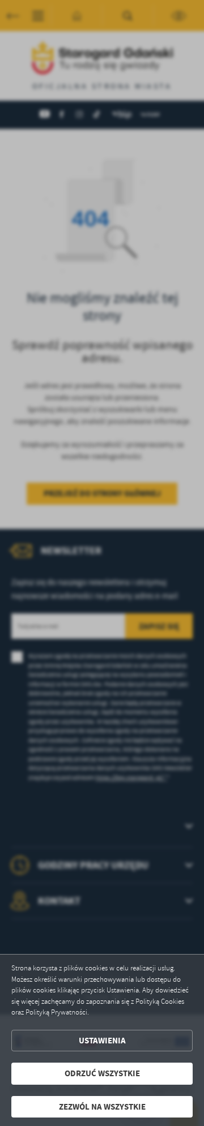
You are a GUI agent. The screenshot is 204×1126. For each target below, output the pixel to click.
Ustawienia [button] (102, 1040)
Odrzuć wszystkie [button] (102, 1073)
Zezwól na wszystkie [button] (102, 1106)
